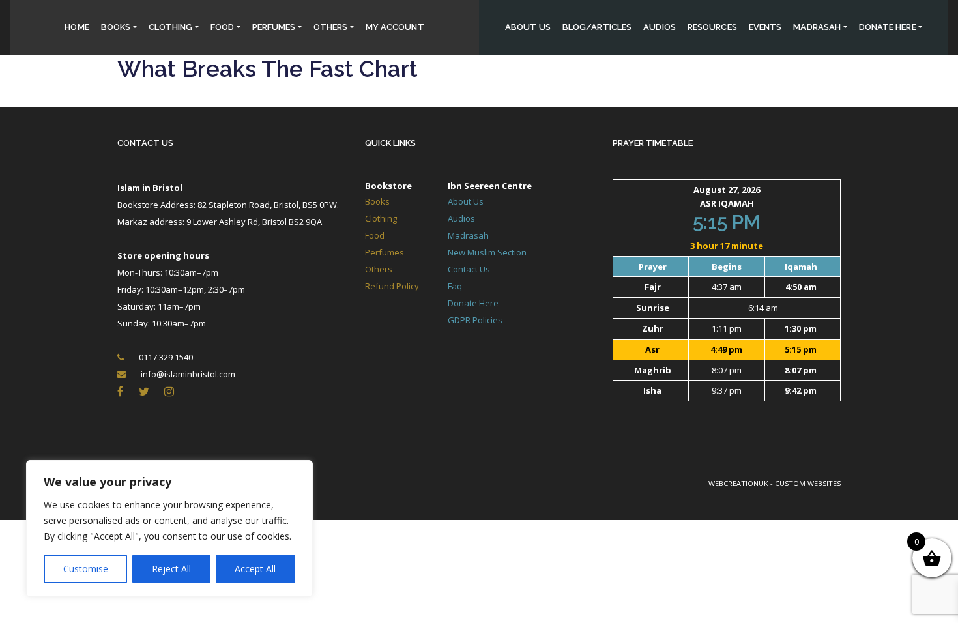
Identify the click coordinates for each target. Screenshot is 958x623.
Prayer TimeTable (653, 143)
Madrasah (817, 27)
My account (395, 27)
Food (222, 27)
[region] (169, 528)
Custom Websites (808, 483)
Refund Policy (392, 286)
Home (77, 27)
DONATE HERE (887, 27)
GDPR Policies (475, 320)
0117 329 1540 (166, 357)
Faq (455, 286)
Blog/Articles (596, 27)
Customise (85, 568)
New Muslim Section (487, 252)
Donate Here (473, 303)
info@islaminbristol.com (188, 374)
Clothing (171, 27)
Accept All (255, 568)
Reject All (171, 568)
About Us (528, 27)
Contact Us (145, 143)
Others (330, 27)
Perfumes (274, 27)
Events (765, 27)
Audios (659, 27)
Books (116, 27)
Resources (712, 27)
